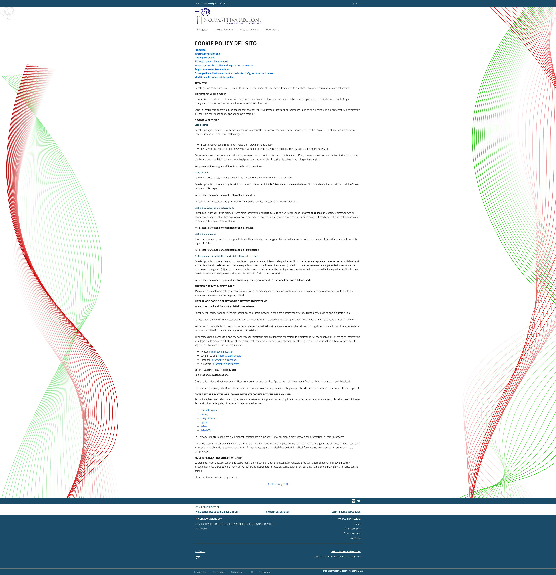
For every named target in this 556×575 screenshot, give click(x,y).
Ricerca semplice (353, 528)
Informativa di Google (229, 356)
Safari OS (205, 430)
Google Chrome (208, 418)
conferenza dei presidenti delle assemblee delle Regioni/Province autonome (234, 526)
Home (358, 524)
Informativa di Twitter (221, 352)
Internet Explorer (209, 410)
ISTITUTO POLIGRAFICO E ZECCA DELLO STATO (337, 556)
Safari (203, 426)
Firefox (204, 414)
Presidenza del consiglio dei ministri (210, 3)
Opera (203, 422)
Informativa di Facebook (224, 360)
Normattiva (355, 538)
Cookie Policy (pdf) (278, 484)
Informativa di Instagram (226, 364)
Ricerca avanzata (352, 533)
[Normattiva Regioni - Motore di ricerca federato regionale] (236, 16)
